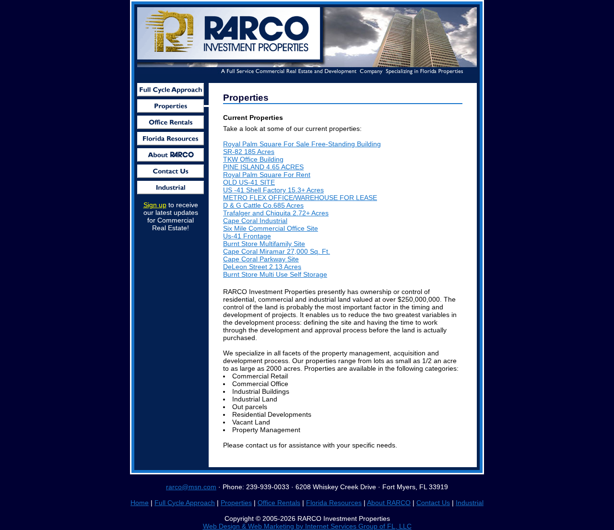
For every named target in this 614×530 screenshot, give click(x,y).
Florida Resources (334, 502)
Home (139, 502)
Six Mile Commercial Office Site (270, 228)
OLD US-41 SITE (249, 182)
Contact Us (433, 502)
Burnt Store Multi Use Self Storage (275, 274)
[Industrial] (170, 187)
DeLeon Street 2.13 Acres (262, 267)
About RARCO (389, 502)
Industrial (470, 502)
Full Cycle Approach (184, 502)
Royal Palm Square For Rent (266, 174)
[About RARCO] (170, 155)
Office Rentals (279, 502)
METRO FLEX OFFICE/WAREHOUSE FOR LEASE (300, 197)
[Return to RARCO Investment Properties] (230, 60)
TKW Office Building (253, 159)
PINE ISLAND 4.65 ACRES (263, 167)
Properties (236, 502)
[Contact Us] (170, 171)
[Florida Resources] (170, 138)
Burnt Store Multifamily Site (264, 243)
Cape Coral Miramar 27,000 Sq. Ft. (276, 251)
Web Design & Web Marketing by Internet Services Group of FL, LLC (307, 526)
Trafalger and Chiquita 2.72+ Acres (276, 213)
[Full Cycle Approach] (170, 89)
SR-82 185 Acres (248, 151)
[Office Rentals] (170, 122)
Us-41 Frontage (247, 236)
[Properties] (170, 106)
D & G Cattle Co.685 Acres (263, 205)
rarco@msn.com (191, 487)
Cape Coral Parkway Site (261, 259)
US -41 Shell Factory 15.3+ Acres (273, 190)
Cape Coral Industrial (255, 220)
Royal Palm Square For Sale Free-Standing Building (302, 144)
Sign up (154, 205)
